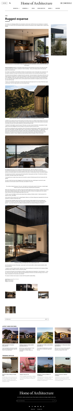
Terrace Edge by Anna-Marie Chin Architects (26, 345)
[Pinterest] (69, 3)
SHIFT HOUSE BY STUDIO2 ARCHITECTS (8, 345)
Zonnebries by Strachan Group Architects (62, 345)
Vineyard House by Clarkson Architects (61, 375)
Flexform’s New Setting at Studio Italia (9, 375)
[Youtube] (65, 3)
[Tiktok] (71, 3)
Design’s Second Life (24, 374)
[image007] (59, 55)
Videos (33, 8)
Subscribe (57, 8)
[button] (10, 3)
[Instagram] (63, 3)
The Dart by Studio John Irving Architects (45, 345)
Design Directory (41, 8)
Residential (15, 8)
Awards (49, 8)
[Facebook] (61, 3)
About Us (33, 409)
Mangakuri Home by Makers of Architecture (44, 375)
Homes (6, 15)
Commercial (25, 8)
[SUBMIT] (54, 401)
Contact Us (39, 409)
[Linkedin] (67, 3)
